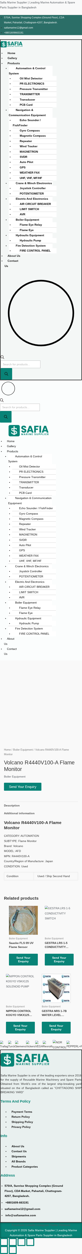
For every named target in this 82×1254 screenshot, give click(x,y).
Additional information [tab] (19, 813)
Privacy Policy (21, 1127)
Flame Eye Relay (31, 224)
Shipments (19, 1156)
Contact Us (11, 263)
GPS (22, 167)
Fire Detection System (31, 245)
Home (11, 53)
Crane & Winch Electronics (34, 183)
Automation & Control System (27, 71)
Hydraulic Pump (30, 240)
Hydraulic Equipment (30, 235)
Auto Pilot (26, 162)
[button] (15, 63)
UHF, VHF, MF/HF (31, 178)
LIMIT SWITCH (29, 209)
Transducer (27, 99)
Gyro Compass (30, 130)
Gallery (12, 58)
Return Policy (21, 1116)
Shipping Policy (22, 1122)
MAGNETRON (29, 151)
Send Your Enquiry (22, 787)
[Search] (6, 374)
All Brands (19, 1161)
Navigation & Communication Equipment (27, 113)
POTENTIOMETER (32, 193)
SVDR (23, 156)
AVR (22, 214)
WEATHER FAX (30, 172)
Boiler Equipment (27, 219)
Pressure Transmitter (34, 89)
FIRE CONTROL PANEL (35, 250)
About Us (14, 255)
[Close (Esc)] (30, 1242)
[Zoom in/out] (4, 1242)
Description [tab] (12, 805)
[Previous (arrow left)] (4, 1250)
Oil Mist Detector (31, 78)
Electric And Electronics (32, 198)
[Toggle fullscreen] (13, 1242)
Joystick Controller (33, 188)
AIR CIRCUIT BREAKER (35, 204)
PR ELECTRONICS (32, 83)
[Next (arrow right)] (13, 1250)
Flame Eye (27, 230)
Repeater (26, 141)
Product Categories (25, 1166)
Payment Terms (22, 1111)
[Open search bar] (2, 358)
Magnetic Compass (33, 135)
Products (14, 63)
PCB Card (26, 104)
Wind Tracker (28, 146)
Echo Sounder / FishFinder (27, 123)
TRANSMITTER (30, 94)
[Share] (21, 1242)
